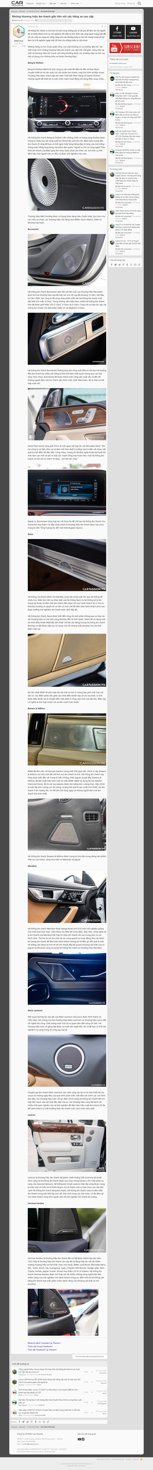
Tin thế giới (114, 73)
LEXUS (39, 1385)
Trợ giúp (128, 1459)
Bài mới (63, 3)
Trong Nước (119, 191)
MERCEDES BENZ (40, 1415)
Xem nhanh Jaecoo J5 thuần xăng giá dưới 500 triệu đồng (128, 212)
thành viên (117, 34)
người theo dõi (133, 34)
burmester (49, 20)
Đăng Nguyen (23, 1405)
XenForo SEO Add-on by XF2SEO (76, 1466)
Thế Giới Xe (119, 90)
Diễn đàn (52, 3)
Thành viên (75, 3)
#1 (105, 26)
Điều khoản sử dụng (103, 1459)
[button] (41, 3)
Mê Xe (20, 1395)
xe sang (68, 20)
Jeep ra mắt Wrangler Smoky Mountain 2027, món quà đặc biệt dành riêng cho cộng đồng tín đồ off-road (128, 97)
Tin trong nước (116, 169)
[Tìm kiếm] (139, 3)
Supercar (21, 1385)
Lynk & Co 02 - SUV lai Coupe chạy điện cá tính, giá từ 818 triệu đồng (128, 243)
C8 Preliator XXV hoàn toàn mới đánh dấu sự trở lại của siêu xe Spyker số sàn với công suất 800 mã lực (128, 116)
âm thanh (41, 20)
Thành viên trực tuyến (119, 59)
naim (63, 20)
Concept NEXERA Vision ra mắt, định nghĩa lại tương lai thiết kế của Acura (127, 152)
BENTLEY (42, 1405)
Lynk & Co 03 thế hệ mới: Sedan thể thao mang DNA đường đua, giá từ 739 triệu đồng (127, 227)
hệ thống (56, 20)
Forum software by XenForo (76, 1464)
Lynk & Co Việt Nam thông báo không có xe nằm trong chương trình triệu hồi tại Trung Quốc (127, 197)
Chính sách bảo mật (117, 1459)
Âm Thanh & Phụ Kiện (45, 1375)
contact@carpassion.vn (30, 1444)
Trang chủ (30, 3)
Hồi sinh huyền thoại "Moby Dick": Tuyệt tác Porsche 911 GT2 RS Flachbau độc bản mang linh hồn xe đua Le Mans (127, 135)
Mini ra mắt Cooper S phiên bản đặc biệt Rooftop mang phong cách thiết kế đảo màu (127, 79)
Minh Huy (17, 20)
